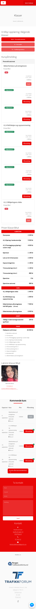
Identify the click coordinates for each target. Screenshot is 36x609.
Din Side (18, 595)
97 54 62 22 (10, 386)
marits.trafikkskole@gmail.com (9, 388)
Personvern (18, 597)
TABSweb (15, 590)
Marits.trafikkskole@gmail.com (18, 544)
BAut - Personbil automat (18, 39)
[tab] (18, 61)
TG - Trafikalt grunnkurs (18, 49)
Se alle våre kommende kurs (18, 470)
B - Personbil (18, 44)
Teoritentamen (18, 592)
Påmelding (26, 102)
